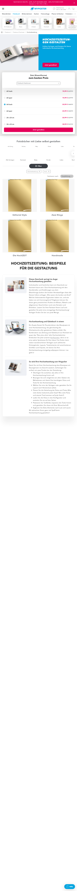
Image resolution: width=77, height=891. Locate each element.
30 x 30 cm (10, 124)
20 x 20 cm (10, 118)
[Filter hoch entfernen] (49, 171)
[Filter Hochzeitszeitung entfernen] (39, 171)
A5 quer (9, 98)
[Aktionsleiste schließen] (74, 3)
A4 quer (9, 111)
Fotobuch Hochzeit (18, 32)
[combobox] (38, 83)
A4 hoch (9, 104)
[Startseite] (2, 32)
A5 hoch (9, 91)
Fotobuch (8, 32)
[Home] (38, 8)
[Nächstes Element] (74, 14)
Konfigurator (54, 338)
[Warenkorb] (73, 9)
